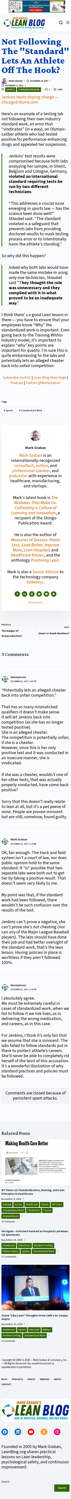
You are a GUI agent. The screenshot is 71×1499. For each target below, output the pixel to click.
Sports (11, 89)
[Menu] (68, 22)
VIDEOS (31, 1379)
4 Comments (8, 1221)
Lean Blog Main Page (49, 377)
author (42, 465)
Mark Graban (31, 455)
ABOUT (57, 1379)
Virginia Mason (10, 1216)
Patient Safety (10, 1251)
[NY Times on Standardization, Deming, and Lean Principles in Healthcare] (35, 1162)
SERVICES (44, 1379)
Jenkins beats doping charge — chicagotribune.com (29, 99)
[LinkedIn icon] (24, 594)
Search (5, 1482)
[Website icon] (32, 594)
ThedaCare (33, 1210)
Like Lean (34, 1330)
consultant (24, 465)
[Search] (61, 22)
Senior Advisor (45, 572)
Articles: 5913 (35, 602)
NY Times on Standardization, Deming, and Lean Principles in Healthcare (32, 1192)
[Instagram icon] (46, 594)
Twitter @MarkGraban (43, 382)
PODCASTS (17, 1379)
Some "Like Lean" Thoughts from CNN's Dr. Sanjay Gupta (34, 1317)
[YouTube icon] (53, 594)
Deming (7, 1204)
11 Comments (8, 1257)
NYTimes (57, 1204)
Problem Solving (12, 1335)
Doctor (18, 1204)
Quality (26, 1251)
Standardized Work (29, 89)
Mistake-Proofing (43, 1245)
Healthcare (32, 1204)
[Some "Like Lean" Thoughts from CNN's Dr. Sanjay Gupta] (35, 1287)
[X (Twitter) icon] (39, 594)
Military (47, 1330)
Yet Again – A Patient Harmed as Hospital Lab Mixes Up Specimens (34, 1233)
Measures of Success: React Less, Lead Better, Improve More (35, 545)
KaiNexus (34, 582)
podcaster (18, 476)
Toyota (47, 1210)
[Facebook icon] (17, 594)
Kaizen (45, 1204)
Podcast (17, 382)
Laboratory (24, 1245)
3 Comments (8, 1341)
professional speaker (31, 471)
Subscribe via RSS (17, 377)
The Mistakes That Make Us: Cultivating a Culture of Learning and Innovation (34, 505)
